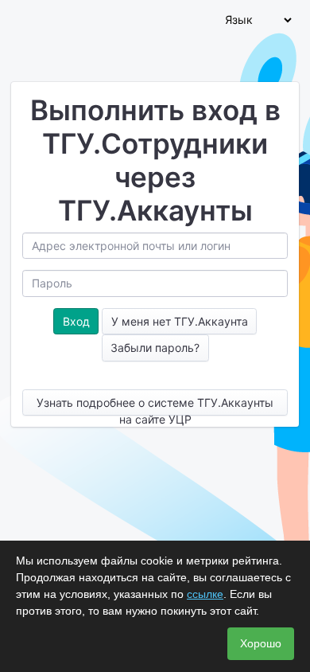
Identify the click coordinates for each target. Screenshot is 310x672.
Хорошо (260, 643)
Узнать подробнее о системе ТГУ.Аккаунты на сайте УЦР (155, 406)
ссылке (205, 594)
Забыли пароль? (155, 347)
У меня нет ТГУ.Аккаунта (179, 321)
